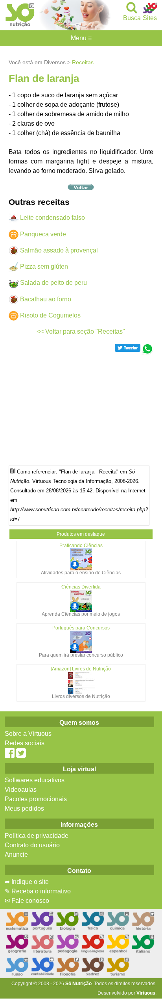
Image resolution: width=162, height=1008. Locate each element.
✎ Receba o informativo (38, 891)
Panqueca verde (43, 234)
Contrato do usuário (32, 845)
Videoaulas (21, 789)
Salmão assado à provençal (59, 250)
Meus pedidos (24, 808)
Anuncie (16, 854)
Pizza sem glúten (44, 266)
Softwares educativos (34, 780)
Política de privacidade (36, 835)
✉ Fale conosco (27, 900)
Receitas (83, 62)
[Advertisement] (81, 409)
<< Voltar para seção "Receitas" (81, 331)
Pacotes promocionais (36, 799)
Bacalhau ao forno (45, 299)
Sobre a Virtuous (28, 733)
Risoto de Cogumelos (50, 315)
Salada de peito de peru (53, 282)
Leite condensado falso (52, 217)
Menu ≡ (81, 38)
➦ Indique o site (27, 881)
